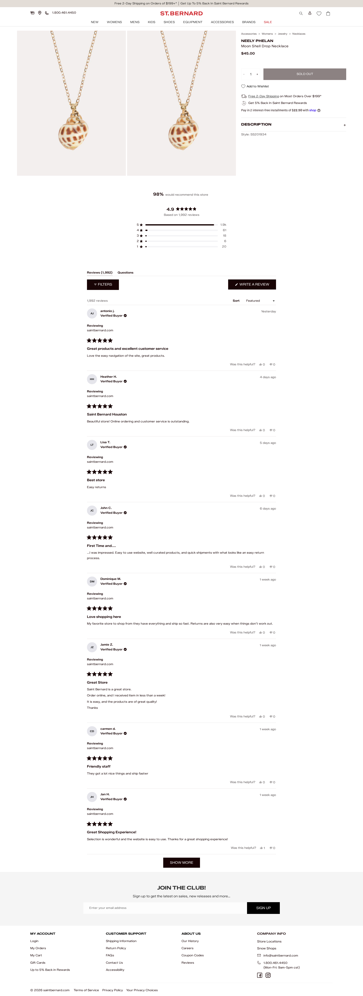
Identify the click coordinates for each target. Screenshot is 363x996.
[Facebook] (259, 975)
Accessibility (115, 970)
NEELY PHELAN (257, 41)
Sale (268, 22)
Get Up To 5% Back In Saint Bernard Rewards (214, 3)
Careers (187, 948)
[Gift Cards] (32, 13)
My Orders (38, 948)
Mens (134, 22)
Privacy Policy (112, 990)
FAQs (110, 955)
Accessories (222, 22)
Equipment (193, 22)
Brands (248, 22)
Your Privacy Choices (142, 990)
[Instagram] (268, 975)
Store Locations (269, 941)
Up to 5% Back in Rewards (50, 970)
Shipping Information (121, 941)
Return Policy (116, 948)
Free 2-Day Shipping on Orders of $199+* (145, 3)
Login (34, 941)
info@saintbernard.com (280, 955)
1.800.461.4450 (275, 963)
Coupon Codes (193, 955)
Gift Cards (37, 963)
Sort (236, 301)
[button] (181, 225)
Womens (114, 22)
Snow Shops (266, 948)
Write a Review (257, 286)
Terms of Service (86, 990)
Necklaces (298, 33)
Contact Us (114, 963)
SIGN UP (263, 908)
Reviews (188, 963)
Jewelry (282, 33)
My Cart (36, 955)
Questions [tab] (125, 273)
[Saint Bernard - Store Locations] (40, 13)
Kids (151, 22)
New (95, 22)
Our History (190, 941)
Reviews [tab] (100, 273)
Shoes (169, 22)
